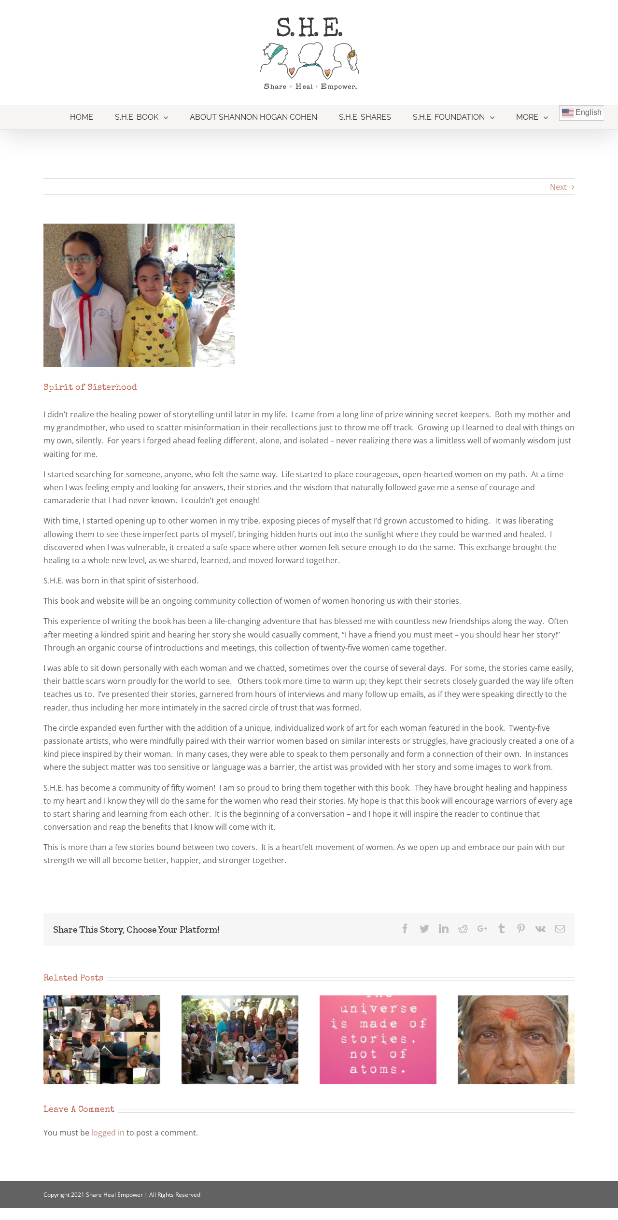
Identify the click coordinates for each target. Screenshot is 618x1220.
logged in (108, 1132)
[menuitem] (81, 117)
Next (558, 187)
